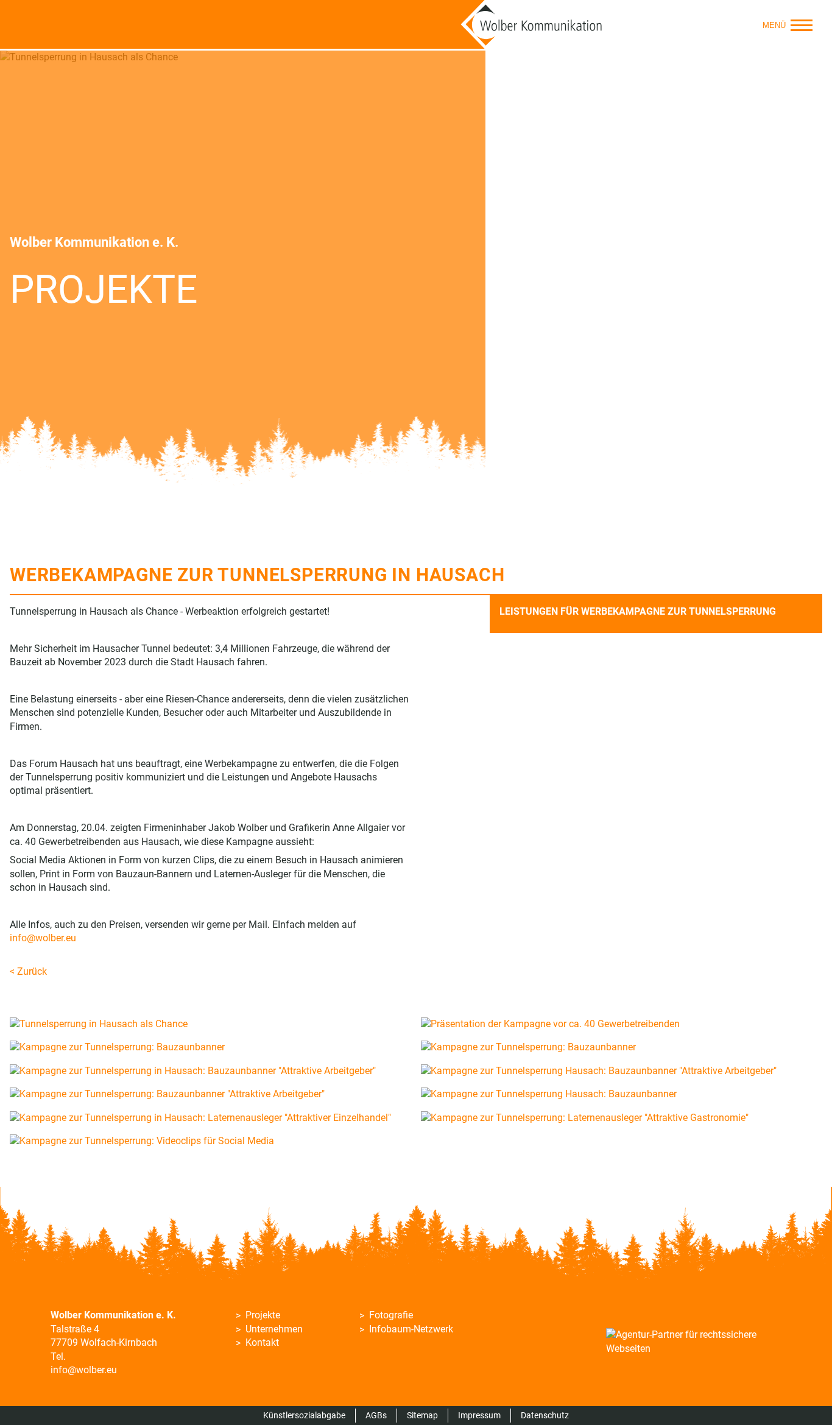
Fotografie (391, 1315)
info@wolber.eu (43, 938)
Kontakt (262, 1342)
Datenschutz (545, 1415)
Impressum (479, 1415)
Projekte (262, 1315)
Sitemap (422, 1415)
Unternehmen (274, 1329)
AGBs (376, 1415)
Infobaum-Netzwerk (411, 1329)
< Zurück (28, 971)
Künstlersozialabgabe (304, 1415)
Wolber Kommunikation (532, 24)
